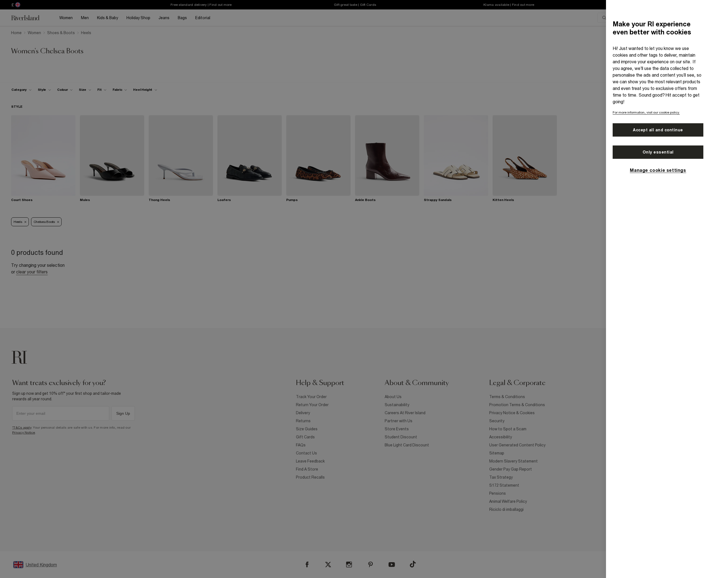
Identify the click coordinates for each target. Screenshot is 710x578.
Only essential (658, 152)
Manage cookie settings (658, 170)
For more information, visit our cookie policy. (646, 112)
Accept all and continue (658, 130)
